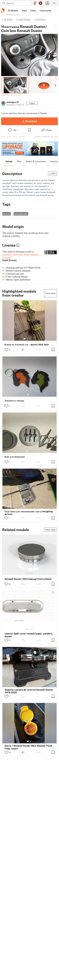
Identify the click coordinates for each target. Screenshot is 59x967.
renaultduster (20, 214)
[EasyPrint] (35, 3)
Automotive (41, 20)
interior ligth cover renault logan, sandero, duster (29, 635)
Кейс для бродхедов (15, 456)
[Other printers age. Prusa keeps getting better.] (29, 148)
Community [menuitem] (45, 10)
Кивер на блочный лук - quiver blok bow (27, 344)
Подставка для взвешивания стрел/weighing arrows (29, 512)
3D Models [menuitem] (13, 10)
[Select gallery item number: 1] (24, 338)
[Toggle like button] (6, 349)
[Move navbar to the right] (56, 10)
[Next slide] (55, 85)
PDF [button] (53, 173)
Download (31, 121)
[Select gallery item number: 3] (29, 338)
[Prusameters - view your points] (40, 3)
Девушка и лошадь (14, 400)
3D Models (8, 20)
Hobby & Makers (24, 20)
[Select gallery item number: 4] (32, 338)
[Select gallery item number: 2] (27, 338)
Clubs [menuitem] (33, 10)
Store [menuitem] (24, 10)
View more (50, 293)
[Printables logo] (3, 10)
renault (6, 214)
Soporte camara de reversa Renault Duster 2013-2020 (29, 691)
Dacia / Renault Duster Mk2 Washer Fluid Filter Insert (28, 747)
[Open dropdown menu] (56, 26)
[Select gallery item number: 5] (34, 338)
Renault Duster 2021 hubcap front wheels (28, 579)
